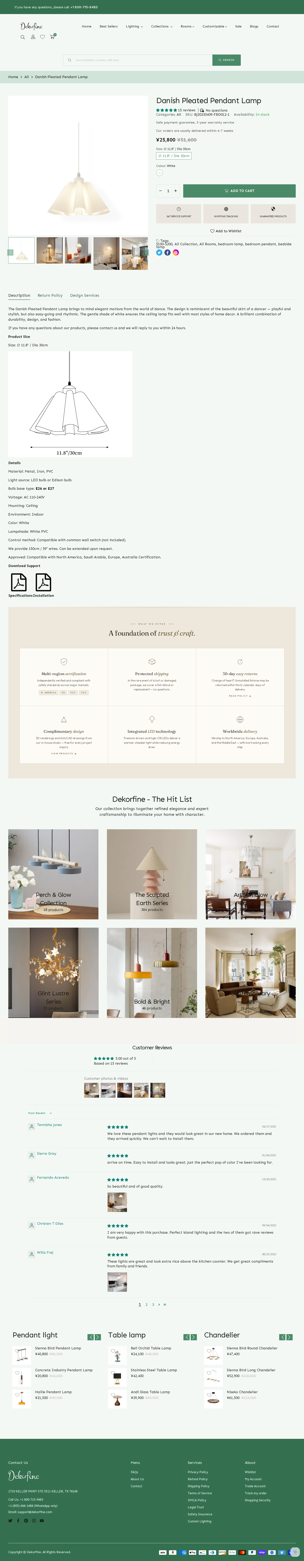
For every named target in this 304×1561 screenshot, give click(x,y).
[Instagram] (34, 1520)
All (179, 114)
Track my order (256, 1493)
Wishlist (250, 1472)
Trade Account (255, 1486)
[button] (23, 37)
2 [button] (146, 1304)
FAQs (134, 1472)
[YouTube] (42, 1520)
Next (146, 252)
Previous (10, 252)
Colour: (165, 166)
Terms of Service (200, 1493)
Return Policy (50, 295)
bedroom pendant (260, 244)
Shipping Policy (198, 1486)
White (159, 172)
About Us (137, 1479)
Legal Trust (196, 1507)
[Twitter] (10, 1520)
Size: (173, 149)
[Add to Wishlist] (17, 1351)
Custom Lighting (199, 1521)
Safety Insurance (200, 1514)
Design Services (84, 295)
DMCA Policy (197, 1500)
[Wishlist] (42, 37)
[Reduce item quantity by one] (160, 190)
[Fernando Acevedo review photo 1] (117, 1202)
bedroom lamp (230, 244)
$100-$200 (164, 244)
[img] (117, 1127)
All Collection (186, 244)
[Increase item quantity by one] (175, 190)
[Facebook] (18, 1520)
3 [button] (153, 1304)
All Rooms (207, 244)
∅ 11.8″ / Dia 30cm (173, 156)
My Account (253, 1479)
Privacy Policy (198, 1472)
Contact (136, 1486)
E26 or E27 (45, 488)
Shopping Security (257, 1500)
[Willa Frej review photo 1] (117, 1282)
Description (19, 295)
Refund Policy (198, 1479)
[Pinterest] (26, 1520)
